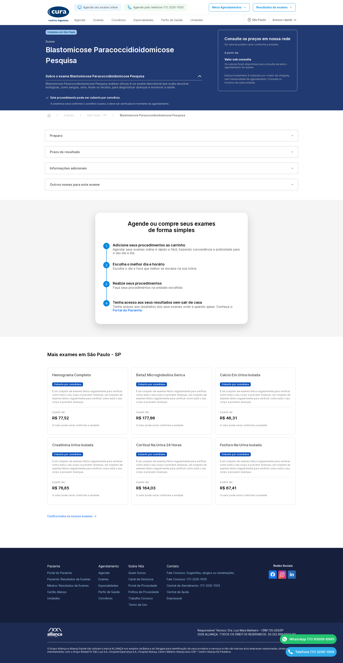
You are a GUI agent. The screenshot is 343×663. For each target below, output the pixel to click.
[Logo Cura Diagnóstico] (58, 14)
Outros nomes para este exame (75, 185)
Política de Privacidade (143, 592)
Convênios (105, 598)
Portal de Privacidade (142, 585)
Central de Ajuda (178, 592)
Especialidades (108, 585)
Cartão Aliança (56, 592)
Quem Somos (137, 573)
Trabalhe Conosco (140, 598)
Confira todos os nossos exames (69, 516)
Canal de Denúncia (140, 579)
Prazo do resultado (65, 152)
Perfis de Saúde (109, 592)
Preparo (56, 136)
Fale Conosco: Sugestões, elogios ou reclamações (200, 573)
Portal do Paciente (59, 573)
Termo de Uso (137, 604)
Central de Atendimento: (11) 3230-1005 (193, 585)
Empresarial (174, 598)
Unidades (53, 598)
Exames (103, 579)
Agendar (104, 573)
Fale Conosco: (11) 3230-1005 (187, 579)
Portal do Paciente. (128, 310)
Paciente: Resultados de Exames (69, 579)
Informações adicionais (68, 168)
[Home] (49, 115)
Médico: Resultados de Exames (68, 585)
